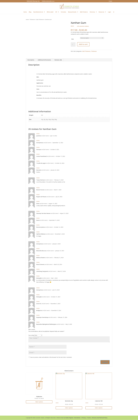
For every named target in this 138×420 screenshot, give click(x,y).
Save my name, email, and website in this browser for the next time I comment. (51, 357)
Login (109, 12)
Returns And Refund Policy (99, 417)
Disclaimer (77, 417)
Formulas (63, 12)
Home (25, 12)
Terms (89, 417)
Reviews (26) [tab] (58, 60)
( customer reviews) (83, 26)
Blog (30, 12)
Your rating (31, 335)
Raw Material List (38, 12)
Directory (92, 12)
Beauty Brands (72, 12)
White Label (50, 12)
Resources (101, 12)
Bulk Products (84, 12)
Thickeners (32, 19)
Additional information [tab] (44, 60)
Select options (39, 402)
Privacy (84, 417)
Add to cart (83, 44)
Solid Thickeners (40, 19)
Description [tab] (31, 60)
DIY (56, 12)
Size (72, 39)
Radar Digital (69, 417)
